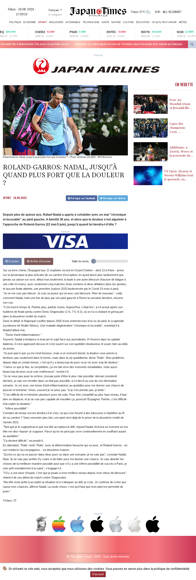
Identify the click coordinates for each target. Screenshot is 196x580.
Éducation (142, 22)
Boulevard (56, 22)
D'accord (98, 574)
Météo (183, 22)
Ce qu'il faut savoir (164, 22)
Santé (105, 22)
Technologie (91, 22)
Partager (82, 198)
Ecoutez (13, 261)
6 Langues (55, 14)
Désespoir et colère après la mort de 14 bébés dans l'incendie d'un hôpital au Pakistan (83, 44)
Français (54, 10)
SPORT (7, 198)
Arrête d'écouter (40, 261)
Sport (42, 22)
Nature (116, 22)
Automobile (72, 22)
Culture (128, 22)
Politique (15, 22)
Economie (29, 22)
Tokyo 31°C (138, 12)
